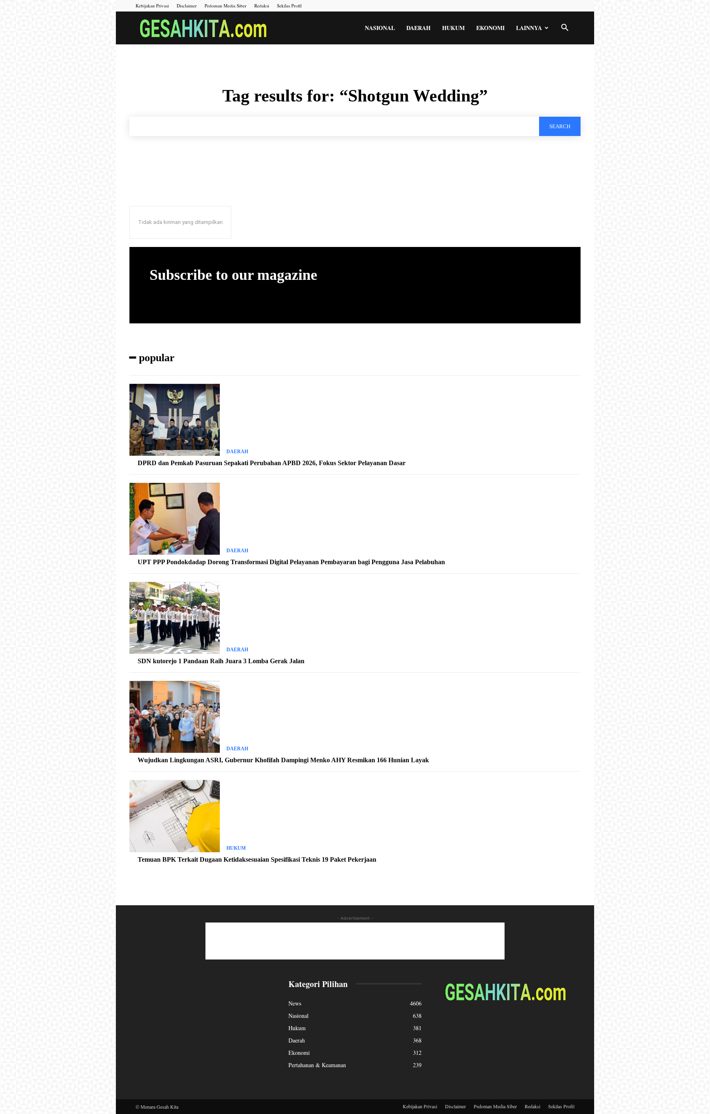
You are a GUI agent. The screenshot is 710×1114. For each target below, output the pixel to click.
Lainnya (529, 27)
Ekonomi (490, 27)
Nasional (380, 27)
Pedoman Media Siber (226, 5)
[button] (564, 28)
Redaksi (261, 5)
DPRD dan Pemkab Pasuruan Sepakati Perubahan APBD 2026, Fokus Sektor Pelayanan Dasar (272, 462)
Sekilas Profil (289, 5)
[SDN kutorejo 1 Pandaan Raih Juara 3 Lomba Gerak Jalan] (174, 618)
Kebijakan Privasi (152, 5)
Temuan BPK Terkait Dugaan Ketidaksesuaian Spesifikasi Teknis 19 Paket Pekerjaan (257, 859)
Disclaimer (187, 5)
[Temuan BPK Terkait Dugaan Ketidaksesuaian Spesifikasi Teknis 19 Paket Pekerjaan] (174, 816)
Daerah (418, 27)
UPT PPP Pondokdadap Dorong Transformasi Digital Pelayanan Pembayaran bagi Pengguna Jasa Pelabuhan (291, 561)
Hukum (453, 27)
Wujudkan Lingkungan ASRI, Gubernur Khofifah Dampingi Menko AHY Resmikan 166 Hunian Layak (283, 760)
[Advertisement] (355, 941)
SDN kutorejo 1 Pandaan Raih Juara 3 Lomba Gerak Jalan (221, 660)
